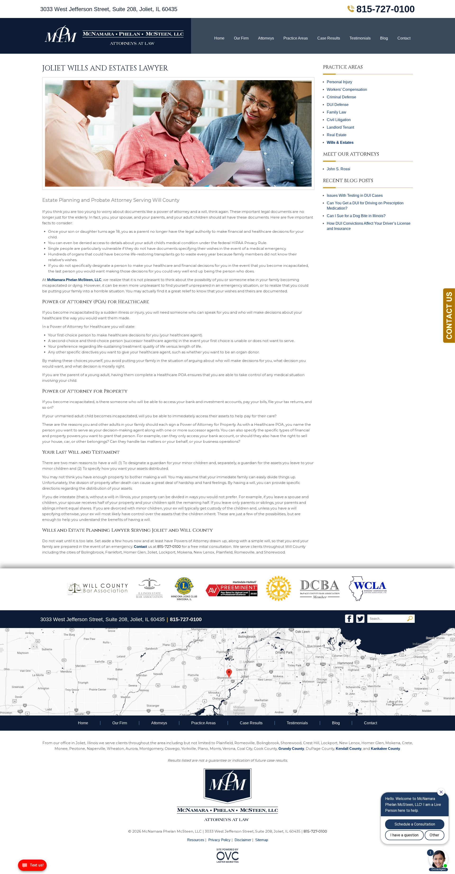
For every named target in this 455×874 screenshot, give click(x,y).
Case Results (328, 38)
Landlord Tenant (340, 127)
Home (219, 38)
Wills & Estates (340, 143)
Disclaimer (243, 840)
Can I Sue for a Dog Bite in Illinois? (356, 216)
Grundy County (291, 749)
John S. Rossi (338, 169)
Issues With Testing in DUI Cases (355, 195)
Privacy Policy (219, 840)
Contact (403, 38)
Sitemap (261, 840)
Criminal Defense (341, 97)
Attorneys (266, 38)
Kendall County (348, 749)
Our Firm (241, 38)
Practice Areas (295, 38)
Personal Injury (339, 82)
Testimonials (360, 38)
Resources (195, 840)
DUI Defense (338, 105)
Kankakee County (385, 749)
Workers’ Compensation (347, 90)
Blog (384, 38)
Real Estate (336, 135)
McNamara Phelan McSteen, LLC (74, 280)
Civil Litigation (339, 120)
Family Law (336, 112)
